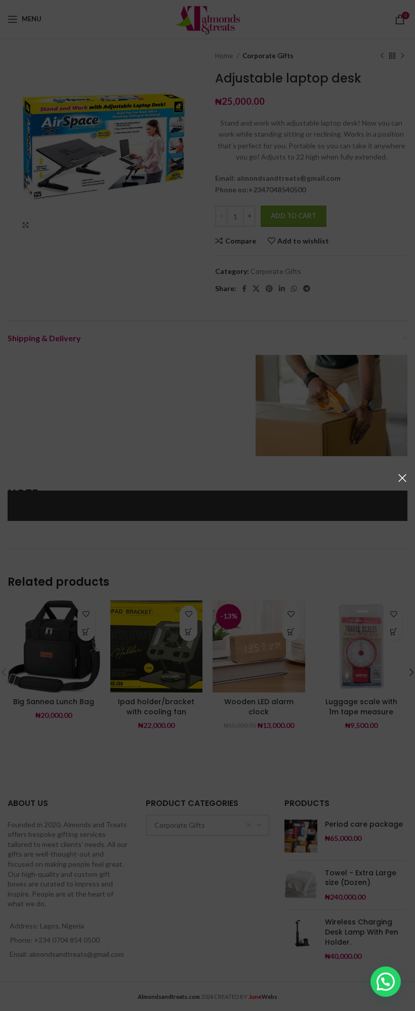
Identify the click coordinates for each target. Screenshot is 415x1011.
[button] (385, 981)
